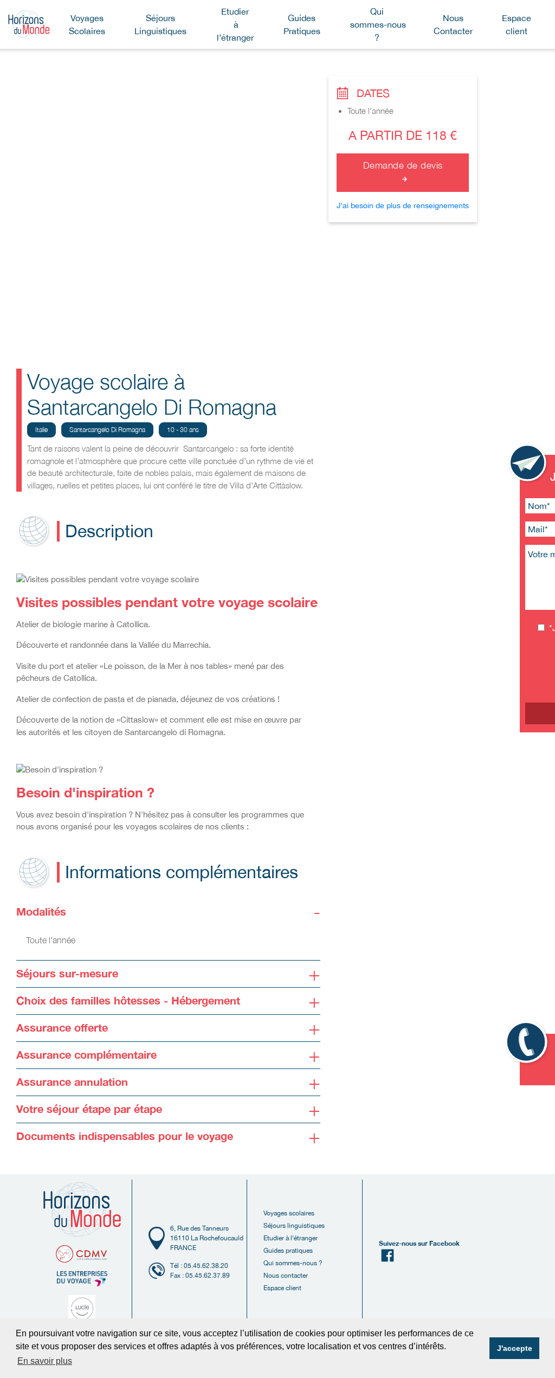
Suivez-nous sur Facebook (419, 1243)
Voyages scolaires (288, 1213)
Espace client (282, 1288)
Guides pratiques (288, 1250)
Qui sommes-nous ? (292, 1263)
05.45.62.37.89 (207, 1275)
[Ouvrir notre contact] (528, 463)
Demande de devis (403, 165)
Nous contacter (285, 1275)
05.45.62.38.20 (206, 1266)
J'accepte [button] (514, 1348)
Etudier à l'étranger (290, 1238)
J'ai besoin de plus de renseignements (403, 205)
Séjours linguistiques (294, 1225)
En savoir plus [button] (44, 1361)
